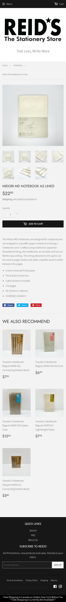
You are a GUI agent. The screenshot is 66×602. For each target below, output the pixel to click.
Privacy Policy (31, 580)
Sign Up (58, 565)
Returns (54, 580)
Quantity (6, 208)
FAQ (33, 535)
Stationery (18, 65)
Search (33, 530)
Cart (61, 4)
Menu (9, 4)
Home (5, 65)
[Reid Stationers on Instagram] (60, 587)
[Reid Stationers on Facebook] (55, 587)
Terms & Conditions (14, 580)
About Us (33, 540)
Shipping (7, 199)
